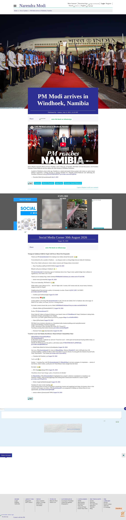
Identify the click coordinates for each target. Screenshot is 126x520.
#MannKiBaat (35, 336)
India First (59, 183)
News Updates (24, 10)
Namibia (37, 183)
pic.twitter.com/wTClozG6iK (77, 276)
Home (16, 10)
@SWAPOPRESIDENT (53, 174)
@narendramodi (44, 257)
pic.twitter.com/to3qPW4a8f (46, 389)
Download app (5, 516)
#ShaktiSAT (71, 350)
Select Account (6, 455)
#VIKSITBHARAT (68, 343)
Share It (2, 409)
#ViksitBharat (71, 314)
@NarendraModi (48, 376)
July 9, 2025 (55, 177)
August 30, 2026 (59, 266)
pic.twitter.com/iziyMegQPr (60, 328)
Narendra (32, 5)
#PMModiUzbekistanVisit (64, 305)
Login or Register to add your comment (87, 187)
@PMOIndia (77, 343)
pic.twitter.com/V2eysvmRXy (58, 353)
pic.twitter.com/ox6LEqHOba (68, 174)
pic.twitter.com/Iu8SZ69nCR (79, 305)
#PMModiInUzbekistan (62, 276)
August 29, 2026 (53, 294)
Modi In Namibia (48, 183)
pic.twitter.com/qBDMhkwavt (39, 344)
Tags (30, 183)
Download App (99, 228)
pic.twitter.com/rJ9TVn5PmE (39, 291)
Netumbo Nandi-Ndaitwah (73, 183)
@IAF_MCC (73, 290)
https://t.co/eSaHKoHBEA (71, 317)
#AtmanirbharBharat (44, 336)
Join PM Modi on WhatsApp (61, 119)
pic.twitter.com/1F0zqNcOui (39, 379)
